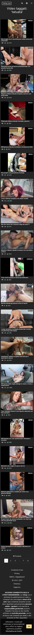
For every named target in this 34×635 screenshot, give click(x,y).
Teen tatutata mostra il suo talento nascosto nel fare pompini (17, 412)
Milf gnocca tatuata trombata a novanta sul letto (17, 147)
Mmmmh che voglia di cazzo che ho (13, 466)
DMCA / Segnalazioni (17, 577)
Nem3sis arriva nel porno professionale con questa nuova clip (15, 67)
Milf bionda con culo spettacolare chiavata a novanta (15, 439)
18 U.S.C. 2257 (17, 580)
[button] (26, 3)
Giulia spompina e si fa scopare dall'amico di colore (16, 547)
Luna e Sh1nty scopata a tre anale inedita (14, 198)
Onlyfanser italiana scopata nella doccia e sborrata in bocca (15, 357)
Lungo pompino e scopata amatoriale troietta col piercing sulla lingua (16, 329)
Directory (17, 584)
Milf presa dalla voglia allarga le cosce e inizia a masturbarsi (17, 384)
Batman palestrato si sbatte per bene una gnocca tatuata (14, 492)
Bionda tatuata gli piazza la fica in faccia (14, 303)
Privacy (17, 573)
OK (29, 626)
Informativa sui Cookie (14, 631)
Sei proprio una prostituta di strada (12, 173)
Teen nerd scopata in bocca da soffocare (14, 277)
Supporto (17, 587)
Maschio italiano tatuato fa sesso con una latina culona (16, 250)
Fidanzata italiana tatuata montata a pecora (15, 121)
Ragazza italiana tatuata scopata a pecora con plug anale (16, 94)
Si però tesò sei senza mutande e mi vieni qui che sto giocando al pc (16, 519)
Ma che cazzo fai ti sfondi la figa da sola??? (15, 224)
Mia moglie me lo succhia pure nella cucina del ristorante (16, 39)
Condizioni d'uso (17, 570)
